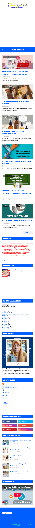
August (6, 318)
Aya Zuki (4, 395)
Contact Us (19, 521)
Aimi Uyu (4, 402)
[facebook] (9, 421)
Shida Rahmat (17, 49)
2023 (6, 326)
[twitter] (25, 421)
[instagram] (9, 425)
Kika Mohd (5, 399)
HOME (4, 260)
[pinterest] (9, 429)
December (7, 327)
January (6, 324)
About (13, 521)
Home (8, 521)
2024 (6, 317)
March (6, 323)
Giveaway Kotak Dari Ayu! (9, 387)
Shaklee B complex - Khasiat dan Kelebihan (21, 441)
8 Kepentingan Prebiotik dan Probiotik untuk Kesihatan (15, 73)
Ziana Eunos (6, 386)
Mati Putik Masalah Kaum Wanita (21, 472)
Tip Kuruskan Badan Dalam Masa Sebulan (16, 162)
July (5, 320)
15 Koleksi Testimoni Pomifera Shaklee (15, 102)
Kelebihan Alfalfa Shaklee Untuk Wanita (21, 457)
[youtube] (25, 425)
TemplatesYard (16, 524)
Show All (5, 403)
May (5, 321)
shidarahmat (6, 76)
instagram (26, 521)
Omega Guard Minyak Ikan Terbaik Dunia (19, 465)
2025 (6, 311)
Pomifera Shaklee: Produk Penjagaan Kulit (14, 132)
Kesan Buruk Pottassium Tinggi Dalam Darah (20, 449)
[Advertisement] (17, 28)
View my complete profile (16, 271)
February (7, 312)
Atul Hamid (5, 392)
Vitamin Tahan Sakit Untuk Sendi (17, 221)
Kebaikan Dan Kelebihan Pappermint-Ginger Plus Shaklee (16, 192)
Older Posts (27, 232)
